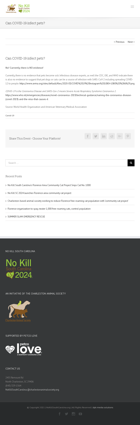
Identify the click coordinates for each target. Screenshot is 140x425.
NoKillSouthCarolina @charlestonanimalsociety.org (32, 389)
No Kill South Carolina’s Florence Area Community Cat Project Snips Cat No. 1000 (49, 185)
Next (130, 41)
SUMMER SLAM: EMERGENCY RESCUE (26, 216)
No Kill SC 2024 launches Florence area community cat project (39, 193)
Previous (120, 41)
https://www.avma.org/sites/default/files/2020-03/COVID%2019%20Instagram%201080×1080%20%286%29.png (77, 83)
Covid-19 (9, 115)
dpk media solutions (103, 407)
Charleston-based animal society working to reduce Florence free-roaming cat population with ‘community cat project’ (68, 200)
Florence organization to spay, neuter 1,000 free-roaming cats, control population (49, 208)
